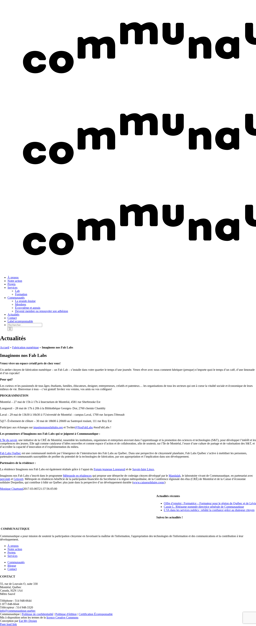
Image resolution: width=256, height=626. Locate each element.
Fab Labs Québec (10, 453)
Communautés (16, 562)
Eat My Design (28, 620)
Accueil (4, 347)
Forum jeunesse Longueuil (109, 469)
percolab (5, 479)
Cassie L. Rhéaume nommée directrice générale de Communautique (204, 506)
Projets (11, 552)
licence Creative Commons (62, 617)
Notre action (14, 549)
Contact (12, 569)
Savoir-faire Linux (143, 469)
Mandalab (174, 475)
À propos (13, 545)
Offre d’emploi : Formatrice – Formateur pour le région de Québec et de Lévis (210, 503)
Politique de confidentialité (37, 614)
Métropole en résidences (77, 475)
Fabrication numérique (25, 347)
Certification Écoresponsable (96, 614)
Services (12, 556)
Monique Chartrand (11, 488)
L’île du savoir (8, 440)
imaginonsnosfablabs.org (48, 427)
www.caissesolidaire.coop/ (149, 482)
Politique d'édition (66, 614)
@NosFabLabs (84, 427)
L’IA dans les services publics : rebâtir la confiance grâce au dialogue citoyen (209, 510)
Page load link (8, 624)
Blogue (11, 565)
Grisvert (18, 479)
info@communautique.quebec (18, 610)
